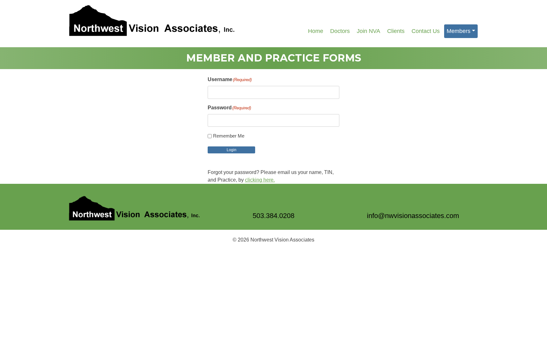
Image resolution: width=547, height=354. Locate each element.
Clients (396, 31)
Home (315, 31)
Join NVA (368, 31)
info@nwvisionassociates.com (413, 216)
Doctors (340, 31)
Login (231, 150)
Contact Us (426, 31)
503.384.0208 (273, 216)
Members (458, 31)
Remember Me (228, 135)
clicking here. (260, 180)
